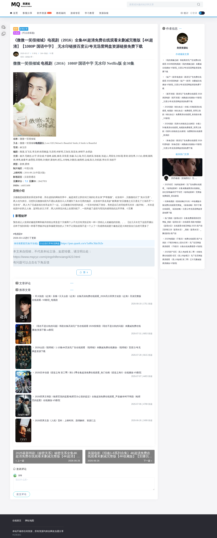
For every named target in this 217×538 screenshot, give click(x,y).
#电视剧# (17, 234)
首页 (15, 13)
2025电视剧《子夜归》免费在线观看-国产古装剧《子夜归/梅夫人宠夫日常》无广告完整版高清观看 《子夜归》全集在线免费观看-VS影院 (182, 243)
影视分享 (27, 13)
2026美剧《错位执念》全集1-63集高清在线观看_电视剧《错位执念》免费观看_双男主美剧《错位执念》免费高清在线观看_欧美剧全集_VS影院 (182, 112)
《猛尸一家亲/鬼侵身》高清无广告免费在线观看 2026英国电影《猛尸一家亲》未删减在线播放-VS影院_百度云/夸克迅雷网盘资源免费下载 (182, 83)
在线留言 (16, 520)
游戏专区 (75, 13)
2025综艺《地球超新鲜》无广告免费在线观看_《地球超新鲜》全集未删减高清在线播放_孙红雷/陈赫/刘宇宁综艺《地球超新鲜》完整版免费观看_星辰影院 (182, 190)
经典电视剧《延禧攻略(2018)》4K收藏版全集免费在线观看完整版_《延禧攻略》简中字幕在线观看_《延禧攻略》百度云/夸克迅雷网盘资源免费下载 (182, 207)
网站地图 (29, 520)
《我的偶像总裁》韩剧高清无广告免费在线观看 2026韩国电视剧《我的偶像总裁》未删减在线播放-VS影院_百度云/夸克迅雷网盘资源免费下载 (182, 66)
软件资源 (42, 13)
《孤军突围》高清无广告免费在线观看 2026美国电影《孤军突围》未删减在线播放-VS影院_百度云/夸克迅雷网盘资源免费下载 (182, 98)
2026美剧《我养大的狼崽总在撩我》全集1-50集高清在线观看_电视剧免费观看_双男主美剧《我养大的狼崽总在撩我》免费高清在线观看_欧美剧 (182, 129)
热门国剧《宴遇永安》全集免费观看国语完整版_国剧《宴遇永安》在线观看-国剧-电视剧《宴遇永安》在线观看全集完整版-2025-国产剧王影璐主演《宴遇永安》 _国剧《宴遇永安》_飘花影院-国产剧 (182, 226)
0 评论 (34, 53)
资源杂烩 (104, 13)
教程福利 (61, 13)
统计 (186, 13)
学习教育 (89, 13)
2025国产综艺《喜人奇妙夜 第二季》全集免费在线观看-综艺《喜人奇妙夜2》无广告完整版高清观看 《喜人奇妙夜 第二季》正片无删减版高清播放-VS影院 (182, 257)
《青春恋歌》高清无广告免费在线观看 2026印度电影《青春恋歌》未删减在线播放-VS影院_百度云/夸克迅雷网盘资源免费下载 (182, 144)
